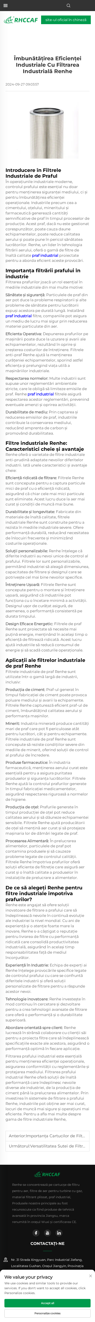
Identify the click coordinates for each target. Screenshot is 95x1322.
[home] (21, 19)
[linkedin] (59, 1232)
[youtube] (47, 1232)
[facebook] (36, 1232)
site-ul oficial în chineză (66, 20)
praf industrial (45, 255)
